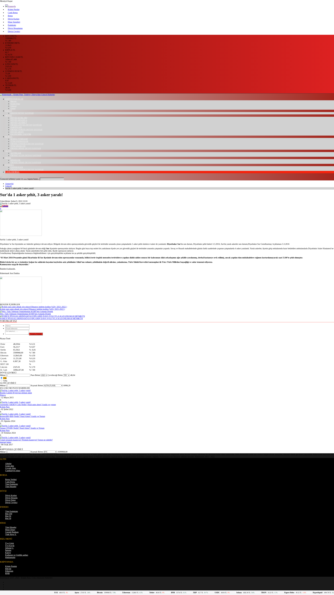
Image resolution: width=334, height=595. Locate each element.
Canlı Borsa (13, 13)
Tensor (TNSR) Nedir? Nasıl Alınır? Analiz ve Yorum (22, 428)
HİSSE (8, 158)
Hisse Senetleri (14, 22)
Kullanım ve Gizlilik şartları (16, 555)
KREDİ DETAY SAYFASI (22, 113)
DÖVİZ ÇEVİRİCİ (18, 122)
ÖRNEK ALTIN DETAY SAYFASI (25, 155)
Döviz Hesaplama (15, 28)
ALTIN (8, 151)
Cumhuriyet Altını (12, 470)
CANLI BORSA (12, 172)
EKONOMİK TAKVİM (20, 134)
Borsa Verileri (11, 479)
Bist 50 (8, 516)
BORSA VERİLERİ (19, 139)
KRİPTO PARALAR (14, 99)
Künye (8, 553)
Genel (12, 108)
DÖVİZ (8, 115)
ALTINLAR (15, 153)
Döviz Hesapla (11, 498)
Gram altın (9, 466)
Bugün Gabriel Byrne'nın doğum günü (16, 393)
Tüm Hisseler (10, 486)
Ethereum (9, 571)
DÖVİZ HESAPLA (18, 120)
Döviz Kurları (13, 19)
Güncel (13, 106)
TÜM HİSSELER (18, 146)
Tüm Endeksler (11, 484)
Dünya (3, 395)
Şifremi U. (9, 548)
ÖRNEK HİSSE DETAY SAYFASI (25, 148)
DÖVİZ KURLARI (18, 118)
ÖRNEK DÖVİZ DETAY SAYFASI (26, 125)
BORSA (8, 137)
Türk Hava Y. (10, 534)
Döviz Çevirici (14, 31)
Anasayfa (12, 6)
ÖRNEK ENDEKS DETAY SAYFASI (26, 144)
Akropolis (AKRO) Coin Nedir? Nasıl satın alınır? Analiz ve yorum (28, 404)
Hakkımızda (10, 557)
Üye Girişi (9, 543)
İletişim (8, 550)
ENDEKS (9, 165)
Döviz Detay (10, 500)
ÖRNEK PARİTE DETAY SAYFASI (26, 130)
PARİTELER (16, 127)
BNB (7, 573)
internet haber (5, 442)
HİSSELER (15, 160)
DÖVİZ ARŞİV (17, 132)
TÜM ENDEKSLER (19, 141)
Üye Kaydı (9, 546)
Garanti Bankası (12, 532)
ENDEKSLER (16, 167)
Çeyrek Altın (10, 468)
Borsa (10, 16)
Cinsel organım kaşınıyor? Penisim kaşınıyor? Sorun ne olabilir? (26, 440)
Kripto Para (15, 104)
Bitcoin (13, 101)
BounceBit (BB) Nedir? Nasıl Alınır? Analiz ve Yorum (22, 416)
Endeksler (12, 25)
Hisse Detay (10, 530)
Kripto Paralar (13, 9)
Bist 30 (8, 518)
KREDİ (8, 111)
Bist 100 (8, 514)
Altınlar (8, 463)
